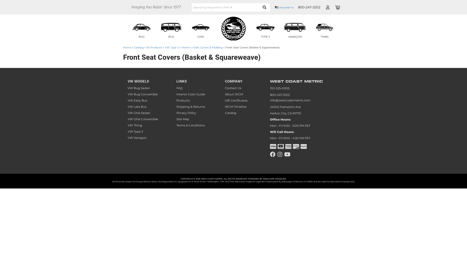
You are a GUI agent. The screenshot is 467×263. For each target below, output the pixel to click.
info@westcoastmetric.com (290, 100)
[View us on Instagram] (279, 154)
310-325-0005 (280, 88)
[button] (231, 7)
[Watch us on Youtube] (287, 154)
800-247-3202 (280, 95)
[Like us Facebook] (272, 154)
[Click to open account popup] (327, 7)
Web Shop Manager (274, 179)
